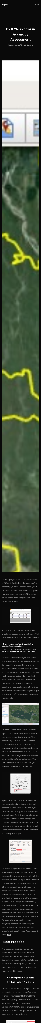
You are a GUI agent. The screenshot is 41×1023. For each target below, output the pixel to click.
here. (9, 934)
